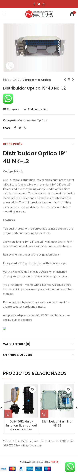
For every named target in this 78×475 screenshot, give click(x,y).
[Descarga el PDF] (4, 328)
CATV (15, 79)
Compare (13, 109)
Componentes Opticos (37, 79)
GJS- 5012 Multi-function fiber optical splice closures (21, 425)
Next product (73, 80)
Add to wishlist (37, 109)
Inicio (6, 79)
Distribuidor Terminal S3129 (57, 423)
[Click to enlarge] (10, 66)
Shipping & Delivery (17, 355)
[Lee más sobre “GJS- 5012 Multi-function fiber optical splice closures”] (8, 414)
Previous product (65, 80)
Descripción (12, 144)
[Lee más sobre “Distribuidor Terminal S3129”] (44, 414)
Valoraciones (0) (16, 344)
